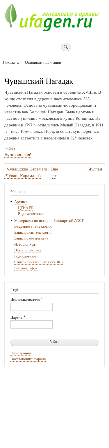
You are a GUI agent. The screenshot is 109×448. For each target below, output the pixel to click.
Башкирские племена (31, 238)
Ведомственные (31, 213)
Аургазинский (17, 154)
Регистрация (20, 353)
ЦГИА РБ (25, 207)
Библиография (25, 268)
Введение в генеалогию (33, 226)
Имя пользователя (25, 299)
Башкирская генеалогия (33, 232)
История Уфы (25, 244)
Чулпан (96, 169)
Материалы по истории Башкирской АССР (49, 220)
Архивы (20, 201)
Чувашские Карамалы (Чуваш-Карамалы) (26, 172)
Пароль (16, 317)
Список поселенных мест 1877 (38, 262)
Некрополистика (27, 250)
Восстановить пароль (28, 358)
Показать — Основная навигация (32, 62)
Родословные (25, 256)
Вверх (54, 172)
